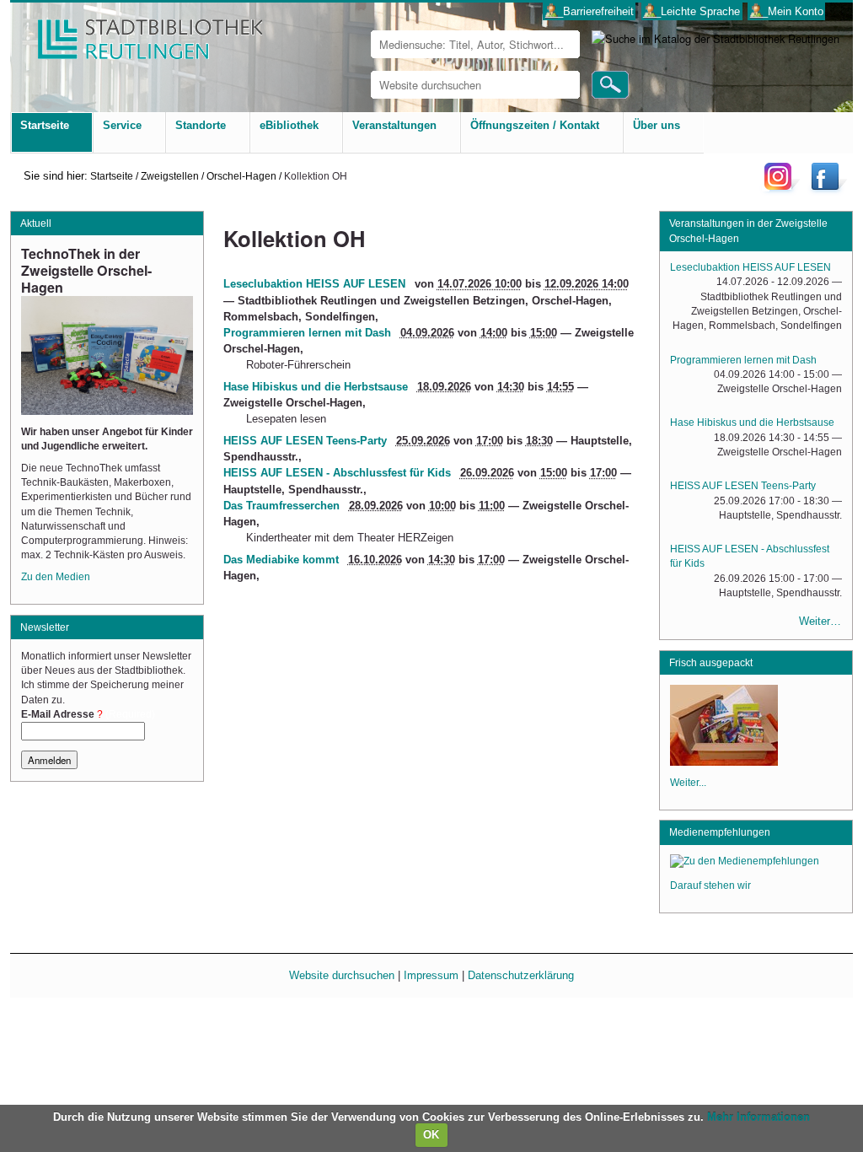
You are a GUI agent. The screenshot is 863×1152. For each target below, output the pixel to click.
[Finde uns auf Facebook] (827, 189)
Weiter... (688, 783)
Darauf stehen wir (710, 885)
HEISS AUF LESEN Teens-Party (305, 440)
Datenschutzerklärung (521, 975)
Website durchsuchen (341, 975)
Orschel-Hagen (241, 175)
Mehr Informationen (758, 1117)
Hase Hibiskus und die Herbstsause (315, 386)
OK (431, 1134)
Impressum (431, 975)
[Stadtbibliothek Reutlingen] (139, 33)
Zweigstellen (170, 175)
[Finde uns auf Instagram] (782, 189)
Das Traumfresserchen (281, 505)
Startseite (111, 175)
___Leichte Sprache (691, 11)
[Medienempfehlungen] (744, 864)
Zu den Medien (55, 577)
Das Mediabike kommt (281, 559)
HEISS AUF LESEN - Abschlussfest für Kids (337, 472)
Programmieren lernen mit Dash (307, 332)
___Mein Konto (786, 11)
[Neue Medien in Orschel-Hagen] (724, 761)
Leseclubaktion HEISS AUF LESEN (314, 283)
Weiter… (820, 621)
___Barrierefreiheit (589, 11)
